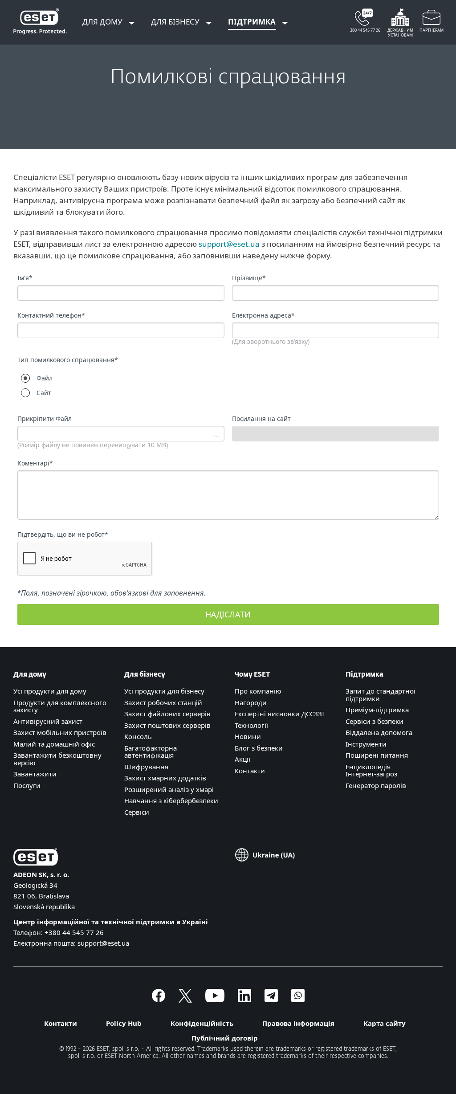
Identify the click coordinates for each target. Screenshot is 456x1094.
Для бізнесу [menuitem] (176, 21)
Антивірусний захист (47, 721)
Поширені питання (377, 755)
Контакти (250, 770)
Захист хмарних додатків (165, 777)
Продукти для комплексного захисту (59, 706)
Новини (248, 736)
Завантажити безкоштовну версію (57, 759)
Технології (251, 725)
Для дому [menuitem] (103, 21)
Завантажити (35, 773)
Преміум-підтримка (377, 709)
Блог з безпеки (259, 747)
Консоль (138, 736)
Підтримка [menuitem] (252, 21)
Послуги (27, 785)
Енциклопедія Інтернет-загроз (371, 770)
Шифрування (146, 766)
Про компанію (258, 690)
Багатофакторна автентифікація (150, 751)
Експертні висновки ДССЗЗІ (279, 713)
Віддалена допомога (379, 732)
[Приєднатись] (298, 999)
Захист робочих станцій (163, 702)
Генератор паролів (376, 785)
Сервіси (136, 812)
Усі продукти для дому (49, 690)
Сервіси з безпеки (374, 721)
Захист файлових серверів (167, 713)
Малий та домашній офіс (54, 743)
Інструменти (366, 743)
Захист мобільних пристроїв (59, 732)
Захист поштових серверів (167, 725)
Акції (242, 759)
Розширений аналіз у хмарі (169, 789)
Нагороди (251, 702)
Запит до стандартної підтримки (380, 694)
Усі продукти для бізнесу (164, 690)
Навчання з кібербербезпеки (171, 800)
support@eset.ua (229, 244)
